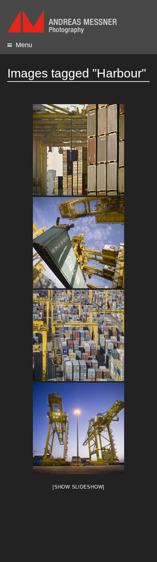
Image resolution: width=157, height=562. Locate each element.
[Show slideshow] (78, 487)
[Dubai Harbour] (78, 149)
